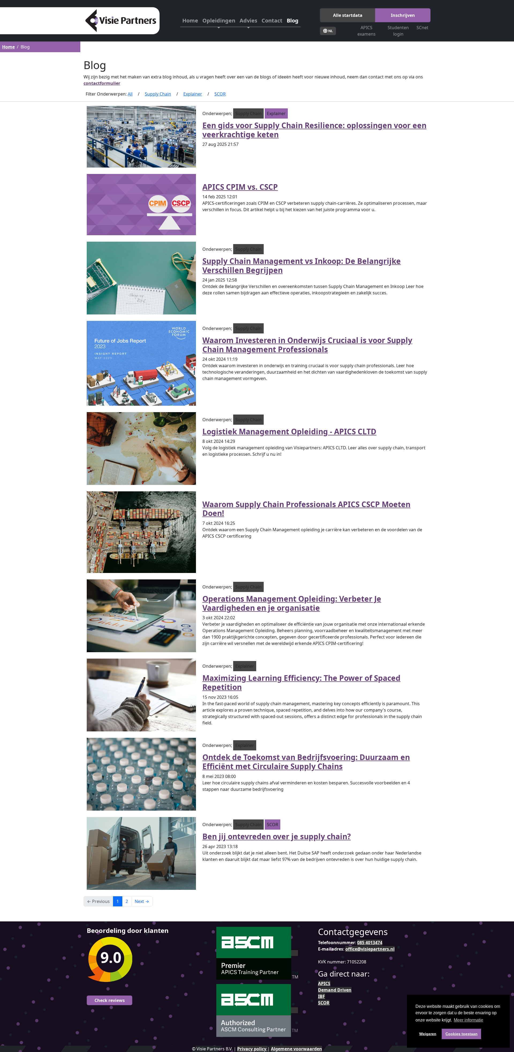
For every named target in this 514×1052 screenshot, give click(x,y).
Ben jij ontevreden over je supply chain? (276, 836)
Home (190, 20)
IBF (321, 996)
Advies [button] (248, 20)
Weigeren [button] (427, 1034)
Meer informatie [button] (468, 1020)
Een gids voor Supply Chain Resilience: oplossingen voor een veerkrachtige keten (314, 129)
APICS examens (366, 31)
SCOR (220, 94)
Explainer (192, 94)
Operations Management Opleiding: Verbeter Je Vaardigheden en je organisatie (291, 603)
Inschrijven (403, 15)
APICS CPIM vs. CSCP (240, 187)
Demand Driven (335, 990)
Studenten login (398, 31)
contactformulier (102, 83)
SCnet (422, 28)
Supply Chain (158, 94)
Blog (292, 20)
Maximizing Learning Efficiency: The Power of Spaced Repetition (301, 682)
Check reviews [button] (110, 1000)
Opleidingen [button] (218, 20)
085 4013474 (369, 942)
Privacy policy (252, 1049)
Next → (142, 901)
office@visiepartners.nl (370, 949)
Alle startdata (347, 15)
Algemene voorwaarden (296, 1049)
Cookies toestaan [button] (461, 1034)
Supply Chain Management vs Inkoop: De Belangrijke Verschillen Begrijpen (301, 265)
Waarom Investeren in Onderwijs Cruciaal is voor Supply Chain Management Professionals (307, 344)
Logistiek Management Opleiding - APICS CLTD (289, 431)
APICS (324, 983)
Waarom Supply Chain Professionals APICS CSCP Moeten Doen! (306, 508)
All (130, 94)
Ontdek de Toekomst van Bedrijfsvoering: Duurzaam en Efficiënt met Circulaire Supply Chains (306, 761)
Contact (272, 20)
